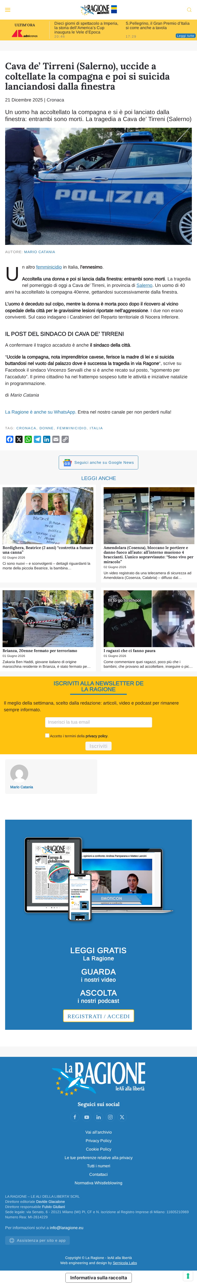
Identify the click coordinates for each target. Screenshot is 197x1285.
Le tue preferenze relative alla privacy (99, 1157)
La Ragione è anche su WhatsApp (40, 412)
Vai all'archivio (98, 1132)
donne (47, 428)
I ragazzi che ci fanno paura (129, 650)
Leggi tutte (185, 36)
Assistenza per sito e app (41, 1240)
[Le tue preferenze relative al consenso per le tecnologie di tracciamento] (188, 1276)
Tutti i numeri (98, 1166)
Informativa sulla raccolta (98, 1277)
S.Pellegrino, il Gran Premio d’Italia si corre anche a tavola (158, 25)
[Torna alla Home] (98, 9)
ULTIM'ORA (25, 25)
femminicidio (49, 267)
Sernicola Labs (125, 1263)
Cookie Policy (98, 1149)
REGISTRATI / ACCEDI (98, 1016)
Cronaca (55, 99)
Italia (96, 428)
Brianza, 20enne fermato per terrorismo (40, 650)
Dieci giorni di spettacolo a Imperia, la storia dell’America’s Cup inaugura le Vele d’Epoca (86, 27)
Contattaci (98, 1174)
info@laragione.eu (66, 1228)
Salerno (144, 285)
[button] (7, 10)
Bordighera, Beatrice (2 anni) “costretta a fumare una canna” (48, 550)
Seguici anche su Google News (103, 462)
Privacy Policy (99, 1140)
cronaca (26, 428)
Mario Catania (39, 252)
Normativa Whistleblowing (98, 1183)
